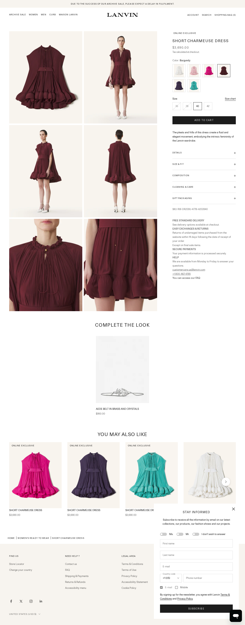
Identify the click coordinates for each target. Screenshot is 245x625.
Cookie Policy (129, 587)
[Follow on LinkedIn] (41, 601)
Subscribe (196, 608)
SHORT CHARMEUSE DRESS (25, 510)
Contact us (71, 563)
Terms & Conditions (132, 563)
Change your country (20, 569)
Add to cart (204, 120)
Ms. (171, 534)
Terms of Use (129, 569)
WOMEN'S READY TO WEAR (33, 538)
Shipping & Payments (77, 576)
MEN (43, 14)
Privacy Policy (185, 598)
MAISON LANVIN (68, 14)
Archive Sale (17, 14)
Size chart (230, 98)
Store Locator (16, 563)
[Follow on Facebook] (11, 601)
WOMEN (33, 14)
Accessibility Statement (135, 581)
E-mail (168, 587)
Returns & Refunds (75, 581)
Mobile (184, 587)
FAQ (67, 569)
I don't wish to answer (213, 534)
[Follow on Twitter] (21, 601)
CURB (52, 14)
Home (11, 538)
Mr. (187, 534)
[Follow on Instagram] (31, 601)
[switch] (163, 534)
